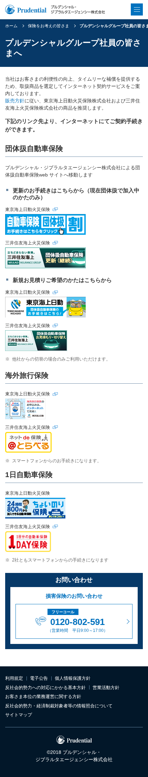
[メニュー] (137, 9)
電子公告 (39, 678)
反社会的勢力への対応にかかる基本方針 (45, 687)
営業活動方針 (106, 687)
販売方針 (14, 100)
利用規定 (14, 678)
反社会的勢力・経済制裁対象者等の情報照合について (59, 705)
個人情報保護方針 (73, 678)
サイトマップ (18, 714)
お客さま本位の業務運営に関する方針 (43, 696)
